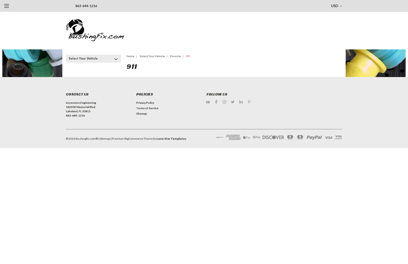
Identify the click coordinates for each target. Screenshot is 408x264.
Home (130, 56)
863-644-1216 (86, 6)
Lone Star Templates (171, 138)
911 (188, 56)
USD (335, 6)
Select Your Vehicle (83, 58)
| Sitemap (104, 138)
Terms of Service (147, 108)
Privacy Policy (145, 102)
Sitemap (141, 113)
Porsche (175, 56)
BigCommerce (133, 138)
